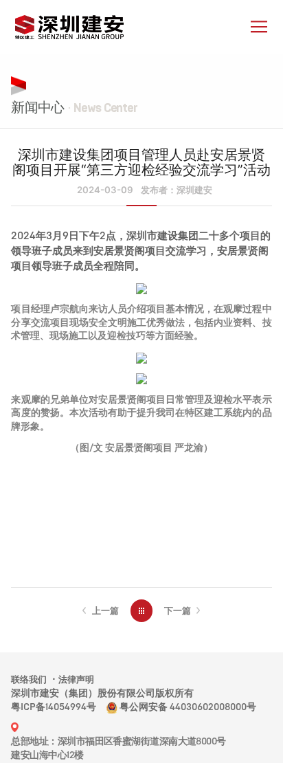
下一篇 (177, 610)
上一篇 (105, 610)
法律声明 (76, 679)
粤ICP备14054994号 (53, 707)
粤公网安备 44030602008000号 (188, 707)
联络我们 (29, 679)
